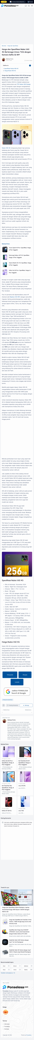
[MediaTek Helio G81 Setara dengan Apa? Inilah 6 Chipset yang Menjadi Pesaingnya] (5, 954)
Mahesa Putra (11, 720)
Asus (4, 969)
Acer (4, 966)
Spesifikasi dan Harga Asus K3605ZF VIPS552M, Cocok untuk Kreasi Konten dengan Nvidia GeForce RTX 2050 (19, 931)
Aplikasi (26, 966)
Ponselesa (7, 1026)
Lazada (17, 682)
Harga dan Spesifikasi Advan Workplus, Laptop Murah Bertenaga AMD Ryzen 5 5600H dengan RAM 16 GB (15, 909)
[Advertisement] (17, 26)
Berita (25, 969)
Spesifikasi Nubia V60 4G (11, 68)
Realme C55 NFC (15, 297)
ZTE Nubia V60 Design (23, 84)
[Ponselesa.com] (9, 5)
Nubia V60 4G (6, 148)
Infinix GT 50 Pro (6, 810)
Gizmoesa (6, 1024)
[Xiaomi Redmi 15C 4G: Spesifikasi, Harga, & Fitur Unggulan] (5, 267)
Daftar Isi (5, 65)
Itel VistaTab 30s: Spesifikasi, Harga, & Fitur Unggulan (8, 787)
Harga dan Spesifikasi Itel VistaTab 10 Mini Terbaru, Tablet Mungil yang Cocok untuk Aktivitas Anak (20, 921)
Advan (15, 966)
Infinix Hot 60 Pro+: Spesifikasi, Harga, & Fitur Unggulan (8, 762)
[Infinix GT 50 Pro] (9, 806)
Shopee (25, 675)
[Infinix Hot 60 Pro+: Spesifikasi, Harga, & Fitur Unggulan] (5, 275)
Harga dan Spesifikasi (7, 699)
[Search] (29, 6)
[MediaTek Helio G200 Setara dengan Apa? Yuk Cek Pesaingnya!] (5, 944)
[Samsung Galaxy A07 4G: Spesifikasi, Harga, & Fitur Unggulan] (5, 259)
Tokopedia (10, 675)
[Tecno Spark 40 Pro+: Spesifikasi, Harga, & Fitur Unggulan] (5, 252)
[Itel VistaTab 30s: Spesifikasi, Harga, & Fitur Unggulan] (9, 781)
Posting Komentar (13, 705)
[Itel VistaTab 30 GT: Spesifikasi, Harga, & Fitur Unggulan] (25, 756)
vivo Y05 (21, 810)
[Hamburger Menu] (32, 6)
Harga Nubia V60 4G (10, 70)
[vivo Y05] (25, 806)
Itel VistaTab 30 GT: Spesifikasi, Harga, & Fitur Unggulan (24, 762)
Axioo (15, 969)
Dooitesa (6, 1029)
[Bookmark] (3, 705)
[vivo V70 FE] (25, 781)
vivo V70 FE (22, 785)
